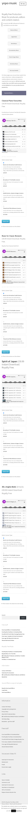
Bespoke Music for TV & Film (8, 653)
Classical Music (14, 30)
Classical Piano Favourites (11, 156)
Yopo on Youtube (6, 780)
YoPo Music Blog (5, 719)
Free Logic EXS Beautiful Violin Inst (10, 638)
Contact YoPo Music (6, 670)
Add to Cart (5, 221)
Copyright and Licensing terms (9, 709)
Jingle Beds (14, 36)
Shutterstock (5, 762)
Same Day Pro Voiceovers (8, 673)
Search (3, 615)
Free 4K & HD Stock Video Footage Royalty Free (13, 634)
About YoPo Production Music (8, 714)
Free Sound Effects (6, 692)
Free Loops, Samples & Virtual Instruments (12, 636)
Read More (19, 811)
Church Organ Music (14, 57)
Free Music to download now (8, 659)
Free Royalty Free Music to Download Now (12, 632)
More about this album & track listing (13, 603)
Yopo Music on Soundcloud (8, 787)
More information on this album (11, 226)
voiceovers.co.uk (6, 782)
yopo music (4, 156)
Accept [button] (13, 811)
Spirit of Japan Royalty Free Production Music (15, 406)
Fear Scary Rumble (14, 70)
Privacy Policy (5, 711)
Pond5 (3, 764)
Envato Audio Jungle (6, 767)
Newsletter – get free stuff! (8, 721)
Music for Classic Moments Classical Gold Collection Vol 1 (17, 286)
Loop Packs (4, 690)
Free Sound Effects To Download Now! (11, 630)
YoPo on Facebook (6, 789)
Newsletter (4, 677)
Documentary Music (14, 50)
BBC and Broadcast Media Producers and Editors (13, 675)
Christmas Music (14, 63)
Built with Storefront (16, 804)
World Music (14, 43)
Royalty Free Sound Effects (8, 688)
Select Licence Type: (7, 160)
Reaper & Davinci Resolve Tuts (9, 792)
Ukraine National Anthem (8, 640)
